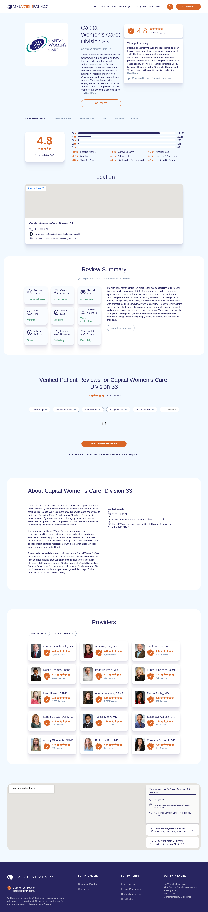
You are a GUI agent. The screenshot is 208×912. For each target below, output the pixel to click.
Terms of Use (170, 893)
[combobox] (39, 409)
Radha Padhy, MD (158, 693)
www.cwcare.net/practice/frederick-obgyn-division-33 (57, 234)
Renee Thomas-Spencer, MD (60, 669)
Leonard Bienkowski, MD (58, 646)
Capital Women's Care (94, 48)
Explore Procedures (131, 889)
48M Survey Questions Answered (180, 887)
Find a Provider (128, 884)
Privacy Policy (171, 890)
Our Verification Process (133, 894)
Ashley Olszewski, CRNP (58, 740)
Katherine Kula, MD (106, 740)
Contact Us (84, 889)
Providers (119, 118)
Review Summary (62, 118)
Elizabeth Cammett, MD (161, 740)
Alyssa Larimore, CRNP (109, 693)
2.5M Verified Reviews (175, 884)
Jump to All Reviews (121, 328)
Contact (135, 118)
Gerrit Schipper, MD (158, 646)
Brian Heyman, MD (106, 669)
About (104, 118)
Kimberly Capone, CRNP (161, 669)
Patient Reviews (86, 118)
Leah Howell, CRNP (55, 693)
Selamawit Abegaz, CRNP (162, 716)
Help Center (127, 899)
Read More (90, 93)
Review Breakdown (35, 118)
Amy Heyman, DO (106, 646)
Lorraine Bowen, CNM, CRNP (61, 716)
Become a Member (87, 884)
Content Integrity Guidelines (177, 896)
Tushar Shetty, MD (106, 716)
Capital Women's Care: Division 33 (51, 223)
